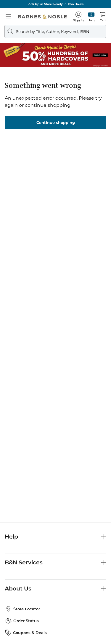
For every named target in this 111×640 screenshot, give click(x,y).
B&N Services (24, 562)
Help (11, 536)
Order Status (26, 620)
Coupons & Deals (30, 632)
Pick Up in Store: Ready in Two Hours (55, 4)
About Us (18, 588)
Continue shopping (55, 122)
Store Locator (26, 608)
